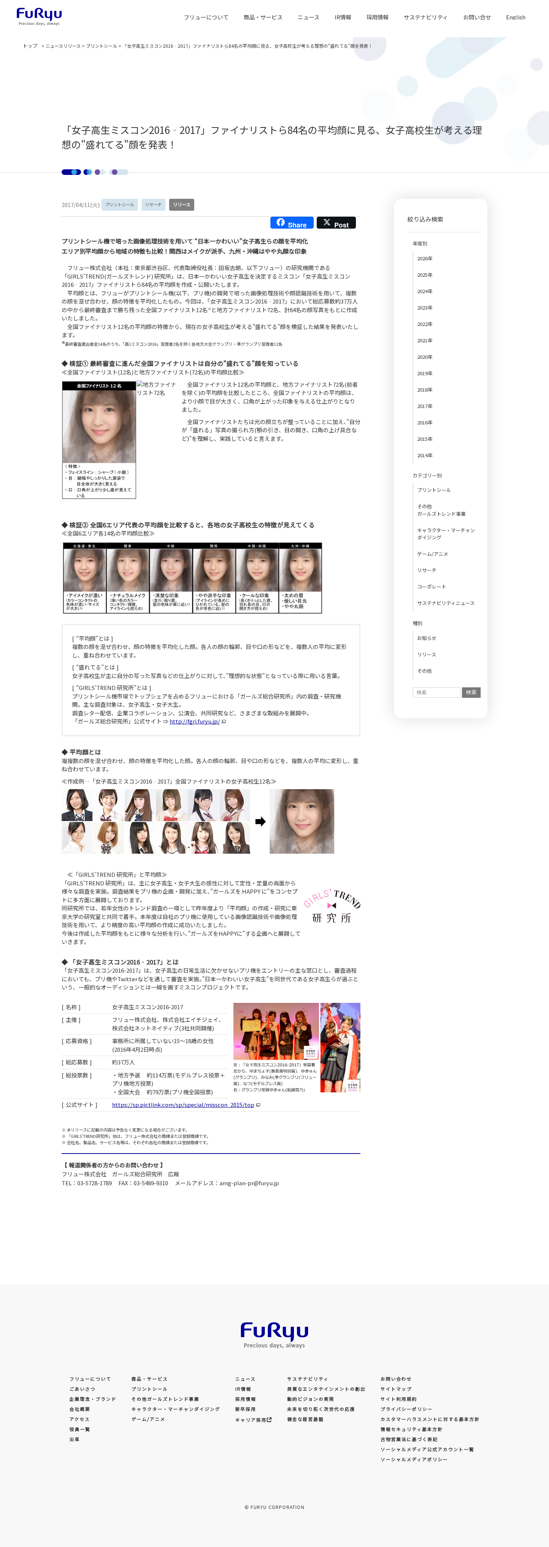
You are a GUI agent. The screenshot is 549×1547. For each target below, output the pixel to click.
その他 (424, 670)
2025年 (424, 274)
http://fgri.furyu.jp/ (195, 721)
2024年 (424, 291)
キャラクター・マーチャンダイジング (446, 534)
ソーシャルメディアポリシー (414, 1459)
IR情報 (343, 17)
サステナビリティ (308, 1378)
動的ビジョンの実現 (310, 1399)
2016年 (424, 422)
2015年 (424, 438)
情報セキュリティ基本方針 (412, 1429)
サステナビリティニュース (446, 602)
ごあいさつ (82, 1389)
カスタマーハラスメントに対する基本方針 (430, 1419)
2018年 (424, 389)
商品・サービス (263, 17)
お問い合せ (477, 17)
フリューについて (90, 1378)
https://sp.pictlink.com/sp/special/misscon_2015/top (183, 1104)
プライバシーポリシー (407, 1409)
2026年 (424, 258)
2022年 (424, 323)
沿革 (74, 1439)
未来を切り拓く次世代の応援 (321, 1409)
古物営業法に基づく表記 (409, 1439)
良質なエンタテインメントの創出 (326, 1389)
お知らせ (427, 637)
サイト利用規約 (399, 1399)
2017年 (424, 406)
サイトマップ (396, 1389)
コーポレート (431, 586)
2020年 (424, 356)
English (515, 17)
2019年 (424, 373)
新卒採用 (245, 1409)
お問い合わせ (396, 1378)
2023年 (424, 307)
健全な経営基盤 (305, 1419)
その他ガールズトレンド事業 (441, 510)
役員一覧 (79, 1429)
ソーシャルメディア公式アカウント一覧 (427, 1449)
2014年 (424, 455)
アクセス (79, 1419)
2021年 (424, 340)
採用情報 (245, 1399)
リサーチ (427, 570)
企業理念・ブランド (93, 1399)
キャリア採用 (251, 1419)
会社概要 (79, 1409)
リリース (426, 654)
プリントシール (434, 489)
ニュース (309, 17)
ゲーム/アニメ (432, 553)
